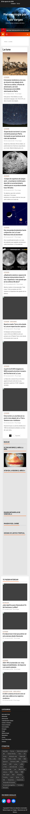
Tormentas (20, 785)
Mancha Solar (22, 769)
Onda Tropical (6, 774)
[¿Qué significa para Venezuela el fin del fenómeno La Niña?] (15, 592)
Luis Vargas (18, 93)
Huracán (5, 764)
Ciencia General (13, 321)
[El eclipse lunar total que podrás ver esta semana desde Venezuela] (15, 621)
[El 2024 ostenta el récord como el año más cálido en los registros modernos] (15, 680)
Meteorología (6, 602)
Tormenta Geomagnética (9, 785)
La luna (15, 764)
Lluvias (21, 766)
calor (4, 753)
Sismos (4, 741)
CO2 (24, 753)
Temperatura (11, 779)
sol (22, 777)
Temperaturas (19, 779)
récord (11, 777)
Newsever (20, 810)
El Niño (4, 759)
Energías (4, 729)
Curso (18, 3)
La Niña (21, 764)
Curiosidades (5, 727)
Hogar (3, 731)
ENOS (19, 759)
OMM (22, 772)
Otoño (13, 774)
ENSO (25, 759)
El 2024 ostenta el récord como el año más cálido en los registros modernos (14, 696)
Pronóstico (5, 777)
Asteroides (5, 751)
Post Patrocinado (6, 739)
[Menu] (6, 34)
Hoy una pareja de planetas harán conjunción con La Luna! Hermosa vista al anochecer (15, 232)
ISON (10, 764)
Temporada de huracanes (9, 782)
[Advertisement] (15, 494)
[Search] (27, 34)
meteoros (5, 772)
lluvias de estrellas (7, 769)
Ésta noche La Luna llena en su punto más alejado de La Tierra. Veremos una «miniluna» (14, 418)
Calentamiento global (22, 751)
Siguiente (17, 435)
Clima (19, 753)
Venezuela (5, 787)
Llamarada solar (13, 766)
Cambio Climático (17, 691)
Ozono (3, 737)
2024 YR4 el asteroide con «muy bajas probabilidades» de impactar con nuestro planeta (14, 665)
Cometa (5, 756)
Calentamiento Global (7, 691)
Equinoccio (5, 761)
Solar (4, 779)
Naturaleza (5, 735)
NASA (11, 772)
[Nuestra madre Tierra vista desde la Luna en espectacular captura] (15, 308)
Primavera (19, 774)
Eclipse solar (22, 756)
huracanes (24, 761)
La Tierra (5, 766)
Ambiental (4, 716)
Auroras (12, 751)
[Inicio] (3, 34)
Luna (15, 769)
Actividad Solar (6, 714)
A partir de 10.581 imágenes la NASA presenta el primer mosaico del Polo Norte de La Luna (15, 371)
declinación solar (13, 756)
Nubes (16, 772)
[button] (6, 34)
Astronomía (6, 77)
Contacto (13, 3)
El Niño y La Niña (12, 759)
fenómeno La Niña (14, 761)
